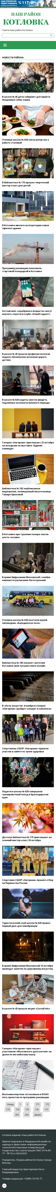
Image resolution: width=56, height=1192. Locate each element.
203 (17, 1114)
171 (37, 1104)
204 (26, 1114)
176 (37, 1109)
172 (47, 1104)
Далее (37, 1114)
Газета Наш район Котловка (17, 30)
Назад (10, 1104)
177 (46, 1109)
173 (8, 1109)
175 (27, 1109)
